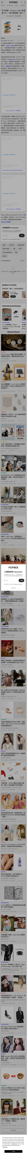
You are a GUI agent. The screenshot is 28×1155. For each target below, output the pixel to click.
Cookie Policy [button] (14, 1143)
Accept (13, 1151)
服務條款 (16, 584)
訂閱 (21, 580)
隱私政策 (20, 584)
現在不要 (13, 588)
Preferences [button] (5, 1147)
